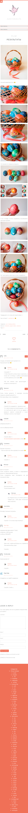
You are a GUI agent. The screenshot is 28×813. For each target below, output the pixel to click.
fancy (14, 701)
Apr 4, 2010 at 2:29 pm (12, 540)
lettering (15, 727)
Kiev (15, 725)
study (14, 786)
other (14, 754)
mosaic (14, 744)
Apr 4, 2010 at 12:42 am (12, 403)
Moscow (15, 746)
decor (14, 690)
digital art (14, 695)
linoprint (15, 737)
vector (14, 801)
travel (14, 793)
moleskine (14, 742)
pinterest (19, 325)
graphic (15, 712)
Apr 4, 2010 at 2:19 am (8, 420)
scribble (15, 778)
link (15, 733)
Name (2, 632)
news (14, 750)
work (15, 806)
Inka (15, 720)
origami (15, 752)
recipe (14, 772)
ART (3, 327)
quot (15, 771)
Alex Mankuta (14, 19)
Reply (26, 356)
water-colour (15, 804)
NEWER (4, 334)
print (15, 763)
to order (15, 789)
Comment (2, 614)
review (14, 774)
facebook (7, 325)
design (14, 691)
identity (15, 714)
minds (14, 740)
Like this (14, 341)
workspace (14, 810)
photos (13, 324)
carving (15, 682)
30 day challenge (15, 671)
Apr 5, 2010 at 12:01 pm (12, 584)
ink (14, 718)
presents (15, 761)
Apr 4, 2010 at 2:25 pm (8, 527)
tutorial (15, 795)
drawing (10, 324)
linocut (14, 735)
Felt (15, 703)
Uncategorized (14, 799)
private (14, 767)
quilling (15, 769)
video (14, 803)
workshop (14, 808)
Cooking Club (14, 684)
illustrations (15, 716)
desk (15, 693)
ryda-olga (6, 525)
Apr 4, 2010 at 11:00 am (12, 456)
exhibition (14, 699)
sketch (14, 782)
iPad (15, 722)
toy (15, 791)
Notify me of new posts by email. (8, 657)
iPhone (14, 723)
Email (1, 638)
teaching (15, 787)
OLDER (24, 334)
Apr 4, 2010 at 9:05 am (8, 466)
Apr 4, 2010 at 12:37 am (12, 369)
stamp (14, 784)
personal (15, 757)
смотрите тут (11, 318)
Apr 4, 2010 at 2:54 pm (8, 556)
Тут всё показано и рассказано (12, 438)
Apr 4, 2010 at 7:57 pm (15, 494)
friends (14, 708)
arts (7, 324)
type (15, 797)
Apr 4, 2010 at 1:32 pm (12, 517)
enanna (9, 367)
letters (14, 729)
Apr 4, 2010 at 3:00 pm (12, 565)
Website (2, 644)
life (14, 731)
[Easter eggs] (14, 62)
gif (14, 710)
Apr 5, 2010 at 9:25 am (8, 575)
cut (14, 688)
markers (15, 739)
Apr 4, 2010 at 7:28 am (8, 445)
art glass (15, 675)
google (11, 325)
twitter (14, 325)
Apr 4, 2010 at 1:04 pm (8, 508)
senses (14, 780)
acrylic (14, 673)
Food (15, 707)
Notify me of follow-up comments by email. (10, 654)
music (14, 748)
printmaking (15, 765)
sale (15, 776)
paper (14, 755)
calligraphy (14, 680)
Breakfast (14, 678)
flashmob (15, 705)
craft (15, 686)
